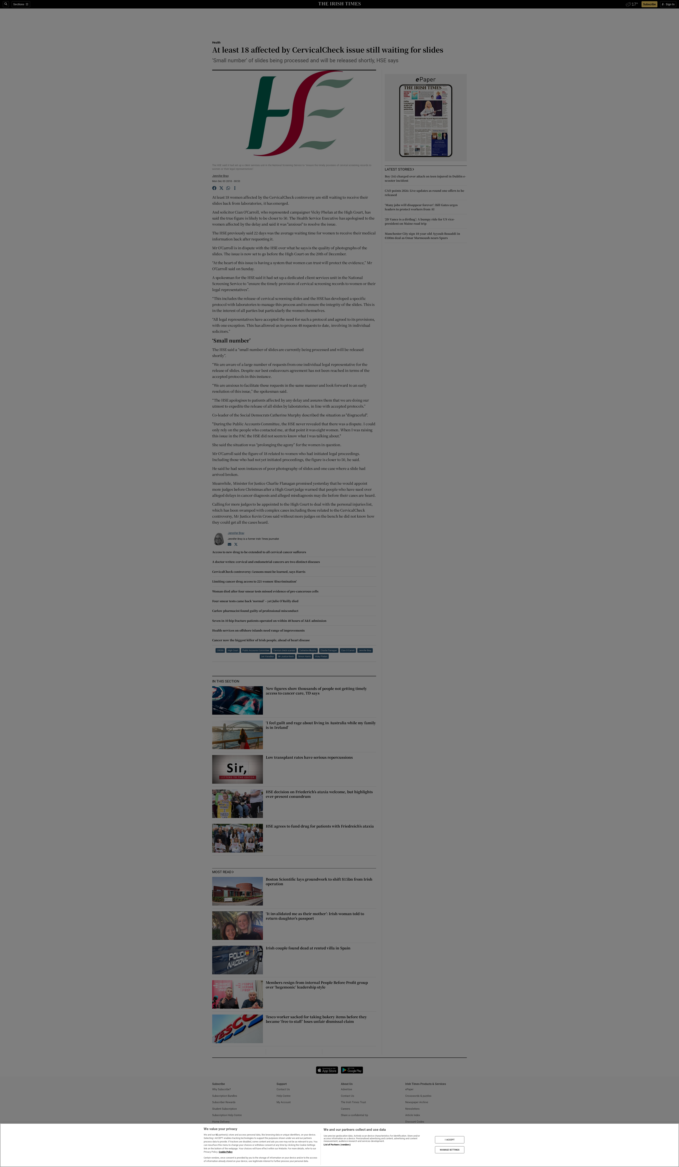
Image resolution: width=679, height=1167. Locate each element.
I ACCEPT (449, 1140)
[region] (339, 1145)
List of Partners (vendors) (337, 1144)
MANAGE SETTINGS (449, 1149)
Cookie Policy (226, 1152)
